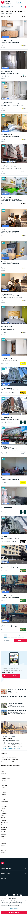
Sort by (23, 16)
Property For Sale (6, 868)
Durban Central (9, 13)
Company (3, 888)
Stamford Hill (4, 834)
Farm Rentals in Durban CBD (7, 761)
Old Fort (3, 808)
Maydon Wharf (4, 804)
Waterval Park (4, 848)
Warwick (3, 845)
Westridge (3, 850)
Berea (2, 769)
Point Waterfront (5, 817)
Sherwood (3, 824)
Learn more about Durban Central (11, 748)
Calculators (4, 883)
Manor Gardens (4, 801)
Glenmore (3, 794)
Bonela (2, 771)
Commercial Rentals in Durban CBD (9, 759)
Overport (3, 811)
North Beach (4, 806)
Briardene (3, 773)
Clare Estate (4, 785)
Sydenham (3, 836)
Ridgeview (3, 820)
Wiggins (3, 852)
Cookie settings (14, 908)
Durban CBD (4, 790)
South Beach (4, 827)
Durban (2, 13)
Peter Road (4, 813)
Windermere (4, 855)
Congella (3, 787)
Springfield (3, 829)
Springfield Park (5, 831)
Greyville (3, 799)
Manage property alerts (11, 676)
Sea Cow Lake (4, 822)
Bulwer (2, 776)
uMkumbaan (4, 843)
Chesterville (4, 783)
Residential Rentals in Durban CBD (9, 757)
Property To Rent (6, 873)
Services (3, 878)
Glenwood (3, 797)
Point (2, 815)
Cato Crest (3, 780)
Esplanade (3, 792)
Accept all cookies (14, 912)
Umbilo (2, 838)
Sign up (19, 2)
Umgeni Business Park (6, 841)
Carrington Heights (5, 778)
